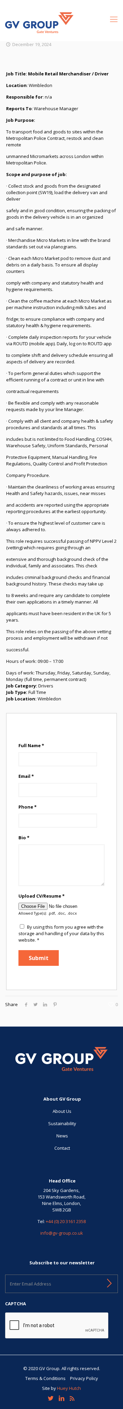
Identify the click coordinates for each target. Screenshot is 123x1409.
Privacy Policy (84, 1378)
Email (26, 776)
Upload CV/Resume (41, 896)
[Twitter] (50, 1398)
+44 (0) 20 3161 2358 (66, 1221)
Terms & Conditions (45, 1378)
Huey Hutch (69, 1388)
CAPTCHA (15, 1304)
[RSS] (72, 1398)
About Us (62, 1111)
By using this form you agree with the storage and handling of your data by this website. (61, 933)
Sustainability (62, 1123)
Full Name (31, 745)
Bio (23, 837)
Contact (62, 1148)
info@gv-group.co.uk (61, 1233)
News (62, 1136)
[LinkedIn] (61, 1398)
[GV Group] (61, 22)
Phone (27, 807)
